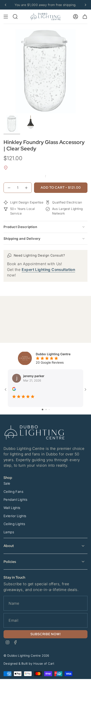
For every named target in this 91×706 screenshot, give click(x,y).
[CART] (84, 17)
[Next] (85, 5)
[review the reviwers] (14, 389)
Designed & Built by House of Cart (29, 663)
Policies (10, 561)
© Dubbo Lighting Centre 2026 (26, 655)
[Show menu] (5, 17)
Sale (7, 483)
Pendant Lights (15, 500)
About (9, 545)
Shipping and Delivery (22, 239)
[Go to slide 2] (46, 409)
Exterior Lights (15, 516)
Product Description (20, 227)
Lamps (9, 532)
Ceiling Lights (14, 524)
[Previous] (6, 5)
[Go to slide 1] (42, 409)
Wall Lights (12, 508)
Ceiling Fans (13, 492)
